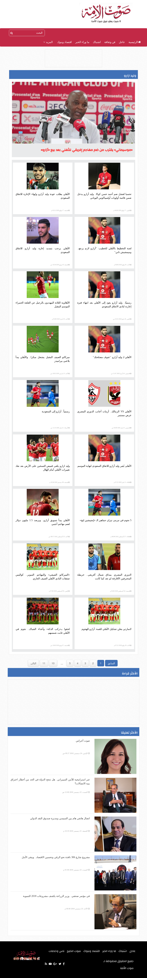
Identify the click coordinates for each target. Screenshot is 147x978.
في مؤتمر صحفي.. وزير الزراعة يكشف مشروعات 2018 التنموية (56, 896)
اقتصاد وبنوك (64, 42)
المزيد (49, 42)
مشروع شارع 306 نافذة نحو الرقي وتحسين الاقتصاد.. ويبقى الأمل (56, 857)
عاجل (122, 42)
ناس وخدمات (56, 951)
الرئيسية (133, 42)
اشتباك (97, 42)
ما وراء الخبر (82, 42)
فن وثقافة (109, 42)
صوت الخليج (74, 951)
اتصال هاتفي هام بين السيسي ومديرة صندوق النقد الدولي (60, 818)
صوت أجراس (83, 740)
